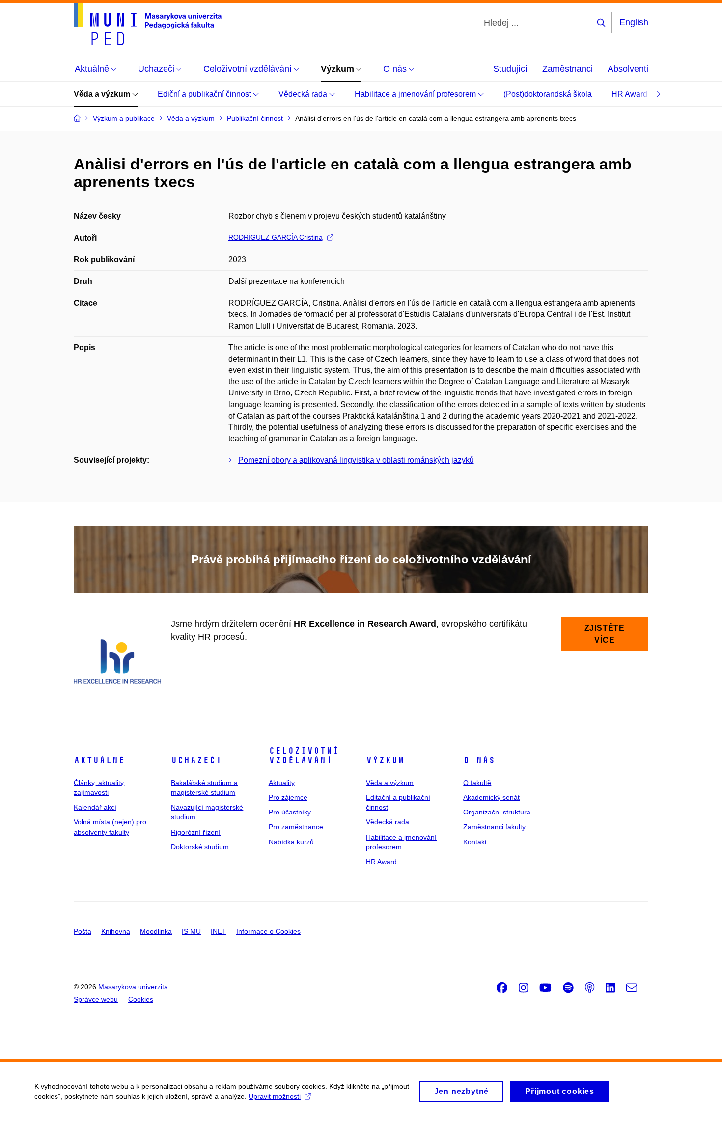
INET (218, 931)
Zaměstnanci (567, 69)
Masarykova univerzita (133, 987)
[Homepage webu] (148, 24)
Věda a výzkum (103, 94)
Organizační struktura (496, 812)
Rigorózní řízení (196, 832)
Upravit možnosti (275, 1096)
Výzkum (385, 760)
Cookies (140, 999)
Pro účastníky (290, 812)
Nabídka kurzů (291, 842)
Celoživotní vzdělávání (304, 755)
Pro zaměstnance (296, 827)
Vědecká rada (303, 94)
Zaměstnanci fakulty (494, 827)
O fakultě (477, 782)
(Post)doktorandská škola (547, 94)
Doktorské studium (200, 847)
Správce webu (96, 999)
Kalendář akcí (95, 807)
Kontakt (475, 842)
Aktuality (282, 782)
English (633, 22)
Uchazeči (196, 760)
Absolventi (628, 69)
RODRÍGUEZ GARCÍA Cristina (275, 237)
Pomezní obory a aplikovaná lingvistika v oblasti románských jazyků (356, 460)
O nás (479, 760)
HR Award (630, 94)
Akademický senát (491, 797)
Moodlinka (156, 931)
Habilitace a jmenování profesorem (416, 94)
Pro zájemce (288, 797)
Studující (510, 69)
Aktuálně (99, 760)
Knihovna (115, 931)
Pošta (82, 931)
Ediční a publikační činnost (205, 94)
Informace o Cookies (268, 931)
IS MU (191, 931)
